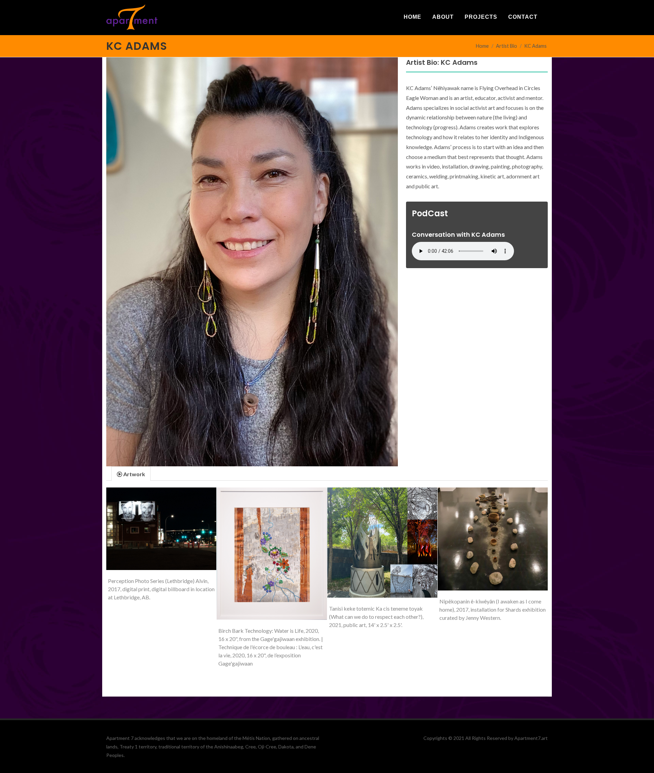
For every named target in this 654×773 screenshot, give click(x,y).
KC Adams (535, 46)
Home (482, 46)
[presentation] (131, 474)
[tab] (131, 473)
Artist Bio (506, 46)
